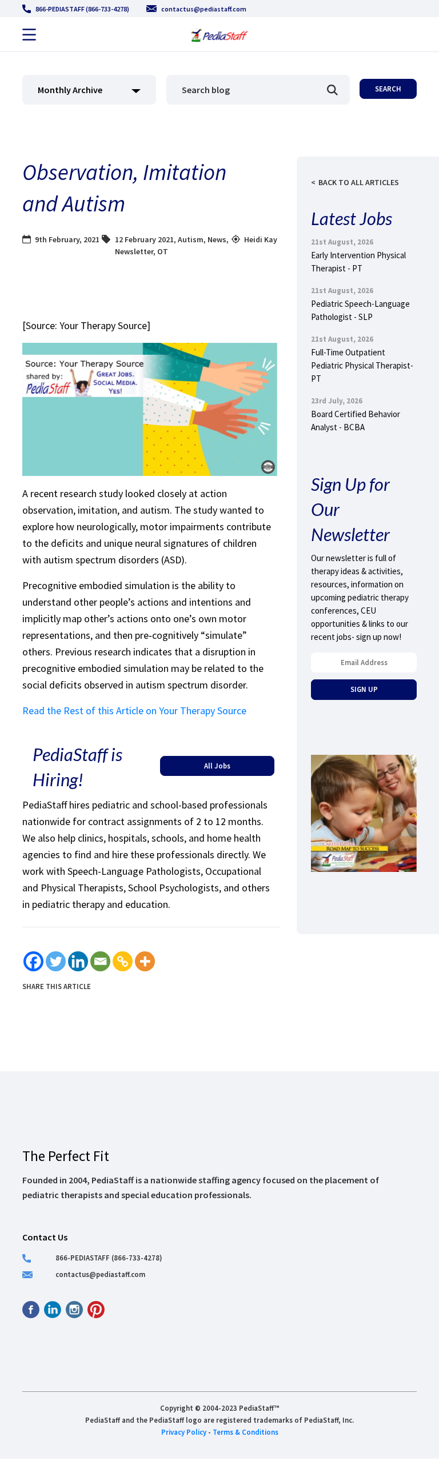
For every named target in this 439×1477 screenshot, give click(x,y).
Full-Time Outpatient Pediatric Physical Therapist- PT (362, 365)
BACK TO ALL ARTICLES (358, 182)
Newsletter (134, 251)
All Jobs (217, 765)
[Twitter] (56, 961)
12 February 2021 (144, 239)
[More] (145, 961)
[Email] (100, 961)
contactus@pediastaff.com (203, 9)
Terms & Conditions (245, 1431)
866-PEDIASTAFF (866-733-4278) (82, 9)
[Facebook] (33, 961)
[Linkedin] (78, 961)
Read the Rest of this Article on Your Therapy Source (134, 710)
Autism (190, 239)
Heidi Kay (260, 239)
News (216, 239)
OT (162, 251)
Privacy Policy (183, 1431)
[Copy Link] (123, 961)
